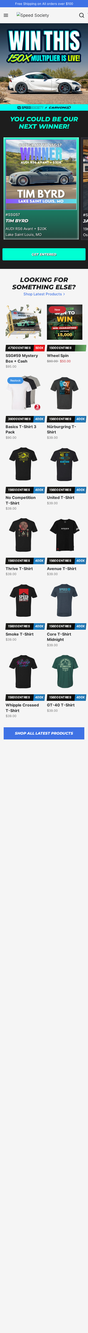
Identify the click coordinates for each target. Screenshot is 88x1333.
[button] (44, 254)
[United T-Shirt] (64, 464)
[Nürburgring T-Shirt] (64, 393)
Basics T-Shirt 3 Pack (21, 429)
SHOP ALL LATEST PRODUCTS (44, 733)
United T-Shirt (60, 497)
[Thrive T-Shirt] (23, 535)
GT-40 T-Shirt (61, 705)
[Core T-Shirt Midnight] (64, 600)
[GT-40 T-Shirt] (64, 671)
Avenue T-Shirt (61, 568)
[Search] (81, 15)
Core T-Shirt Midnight (59, 637)
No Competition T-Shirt (21, 500)
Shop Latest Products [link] (42, 294)
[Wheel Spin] (64, 322)
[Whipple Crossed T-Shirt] (23, 671)
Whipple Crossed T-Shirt (22, 708)
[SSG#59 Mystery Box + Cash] (23, 322)
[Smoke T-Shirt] (23, 600)
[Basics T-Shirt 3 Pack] (23, 393)
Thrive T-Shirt (19, 568)
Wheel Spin (58, 355)
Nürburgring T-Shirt (61, 429)
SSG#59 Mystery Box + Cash (22, 358)
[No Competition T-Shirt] (23, 464)
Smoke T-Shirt (19, 634)
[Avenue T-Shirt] (64, 535)
